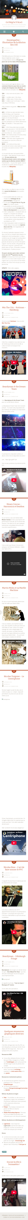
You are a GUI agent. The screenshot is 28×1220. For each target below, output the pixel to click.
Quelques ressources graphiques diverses (14, 1032)
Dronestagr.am (20, 1141)
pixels (8, 1073)
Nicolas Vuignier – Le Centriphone (14, 677)
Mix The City (6, 323)
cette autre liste (16, 1071)
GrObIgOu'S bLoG (14, 22)
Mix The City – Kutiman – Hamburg (14, 308)
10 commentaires (9, 52)
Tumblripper (10, 1062)
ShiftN (8, 1090)
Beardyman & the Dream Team (14, 387)
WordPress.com (19, 1217)
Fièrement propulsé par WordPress (13, 1215)
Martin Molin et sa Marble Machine (14, 589)
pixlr (4, 1151)
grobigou (7, 50)
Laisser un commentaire (11, 317)
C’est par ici (22, 1144)
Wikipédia (22, 90)
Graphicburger (8, 1084)
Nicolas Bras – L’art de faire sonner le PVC (14, 868)
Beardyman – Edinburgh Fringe (14, 957)
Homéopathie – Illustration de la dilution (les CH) (14, 42)
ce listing (17, 1069)
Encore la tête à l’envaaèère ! (14, 1163)
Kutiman (13, 321)
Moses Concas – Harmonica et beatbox (14, 505)
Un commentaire (9, 1172)
